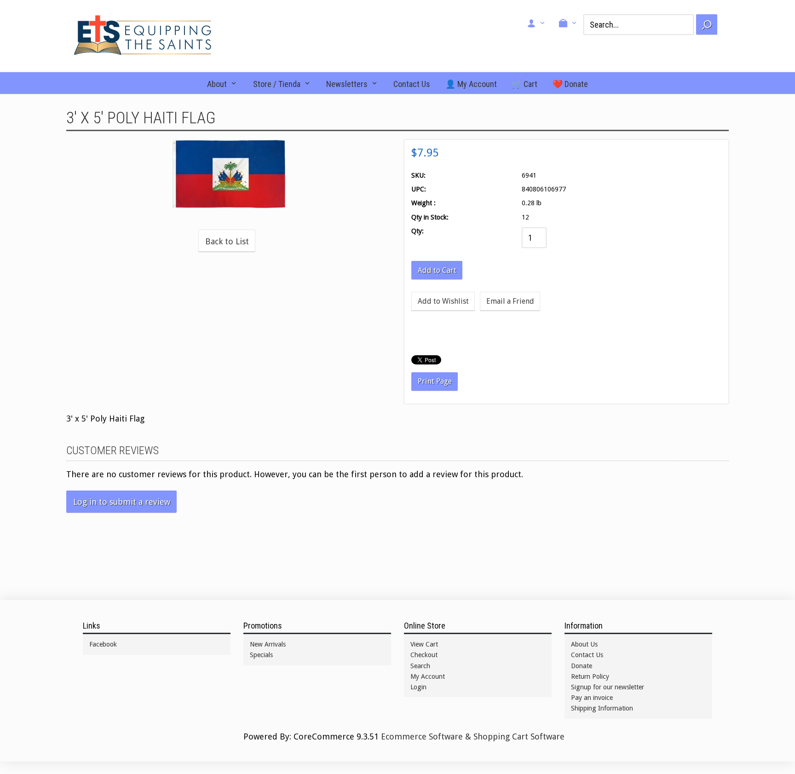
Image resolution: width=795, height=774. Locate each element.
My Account (427, 676)
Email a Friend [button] (510, 301)
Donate (581, 666)
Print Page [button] (435, 381)
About (217, 84)
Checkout (424, 654)
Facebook (103, 644)
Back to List (227, 241)
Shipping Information (602, 708)
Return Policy (590, 676)
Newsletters (347, 84)
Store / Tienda (276, 84)
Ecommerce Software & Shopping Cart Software (473, 736)
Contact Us (411, 84)
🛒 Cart (524, 84)
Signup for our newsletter (607, 687)
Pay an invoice (592, 697)
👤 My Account (471, 84)
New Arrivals (268, 644)
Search (420, 666)
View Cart (424, 644)
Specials (261, 654)
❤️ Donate (570, 84)
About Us (584, 644)
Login (418, 687)
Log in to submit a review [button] (121, 502)
